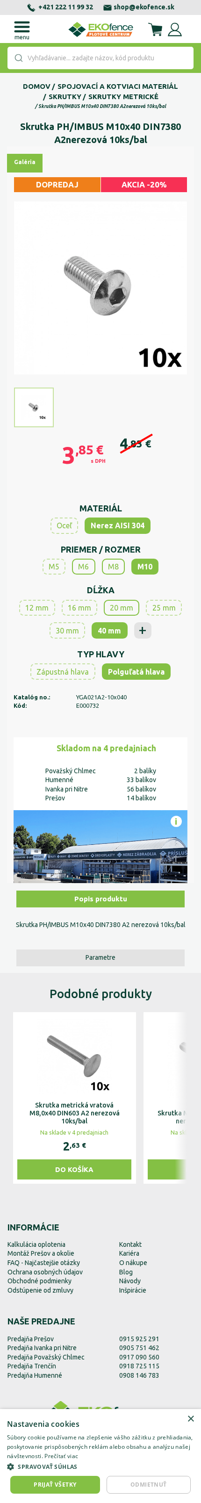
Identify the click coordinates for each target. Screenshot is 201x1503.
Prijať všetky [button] (55, 1485)
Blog (126, 1272)
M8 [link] (113, 566)
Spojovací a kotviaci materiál (117, 86)
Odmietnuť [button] (148, 1485)
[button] (100, 1466)
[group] (74, 1098)
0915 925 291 (139, 1339)
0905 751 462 (139, 1348)
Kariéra (129, 1253)
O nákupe (133, 1262)
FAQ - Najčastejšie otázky (43, 1262)
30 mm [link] (67, 630)
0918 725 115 (139, 1366)
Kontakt (130, 1244)
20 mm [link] (121, 608)
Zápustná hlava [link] (62, 672)
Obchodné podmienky (39, 1281)
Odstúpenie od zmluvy (40, 1290)
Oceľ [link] (64, 525)
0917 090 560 (139, 1357)
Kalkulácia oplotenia (36, 1244)
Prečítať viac (61, 1456)
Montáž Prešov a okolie (40, 1253)
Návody (130, 1281)
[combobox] (100, 58)
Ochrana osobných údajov (45, 1272)
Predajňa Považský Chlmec (46, 1357)
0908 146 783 (139, 1375)
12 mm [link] (37, 608)
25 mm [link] (164, 608)
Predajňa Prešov (30, 1339)
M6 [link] (83, 566)
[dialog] (100, 1456)
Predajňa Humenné (34, 1375)
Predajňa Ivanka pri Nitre (42, 1348)
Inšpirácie (132, 1290)
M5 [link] (54, 566)
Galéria (25, 162)
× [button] (190, 1419)
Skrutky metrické (123, 97)
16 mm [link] (79, 608)
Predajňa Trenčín (31, 1366)
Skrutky (65, 97)
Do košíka (74, 1169)
